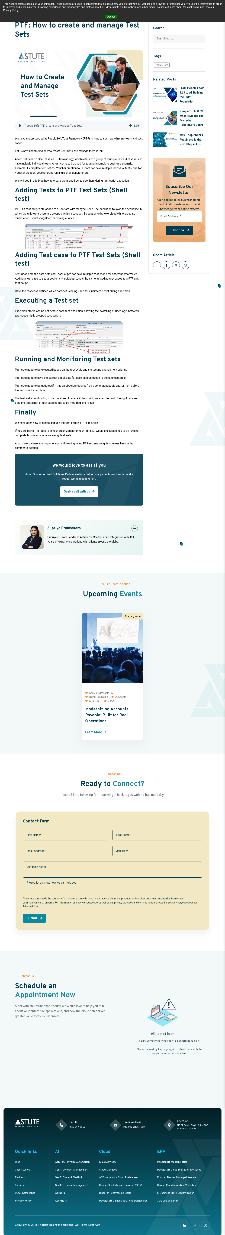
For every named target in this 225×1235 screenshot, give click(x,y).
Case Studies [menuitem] (22, 1170)
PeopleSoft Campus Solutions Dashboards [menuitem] (123, 1201)
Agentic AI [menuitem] (61, 1201)
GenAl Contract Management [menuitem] (71, 1170)
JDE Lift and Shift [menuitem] (167, 1201)
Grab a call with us (77, 491)
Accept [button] (111, 16)
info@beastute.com (134, 1127)
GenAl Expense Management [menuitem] (71, 1185)
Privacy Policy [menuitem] (23, 1201)
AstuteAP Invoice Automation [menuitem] (72, 1162)
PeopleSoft (161, 65)
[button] (20, 125)
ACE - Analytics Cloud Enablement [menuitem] (119, 1177)
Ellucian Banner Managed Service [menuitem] (176, 1177)
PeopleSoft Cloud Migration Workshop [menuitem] (179, 1170)
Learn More (93, 732)
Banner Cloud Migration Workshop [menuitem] (177, 1185)
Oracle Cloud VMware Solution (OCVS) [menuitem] (121, 1185)
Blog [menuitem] (17, 1162)
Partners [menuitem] (20, 1177)
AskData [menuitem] (60, 1193)
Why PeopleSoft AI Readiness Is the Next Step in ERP (191, 139)
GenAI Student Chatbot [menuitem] (68, 1177)
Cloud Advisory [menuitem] (107, 1162)
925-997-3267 (77, 1127)
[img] (130, 126)
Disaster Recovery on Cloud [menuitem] (115, 1193)
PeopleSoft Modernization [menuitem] (172, 1162)
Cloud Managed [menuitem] (108, 1170)
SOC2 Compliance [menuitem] (25, 1193)
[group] (79, 125)
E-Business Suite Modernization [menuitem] (175, 1193)
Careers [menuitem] (19, 1185)
